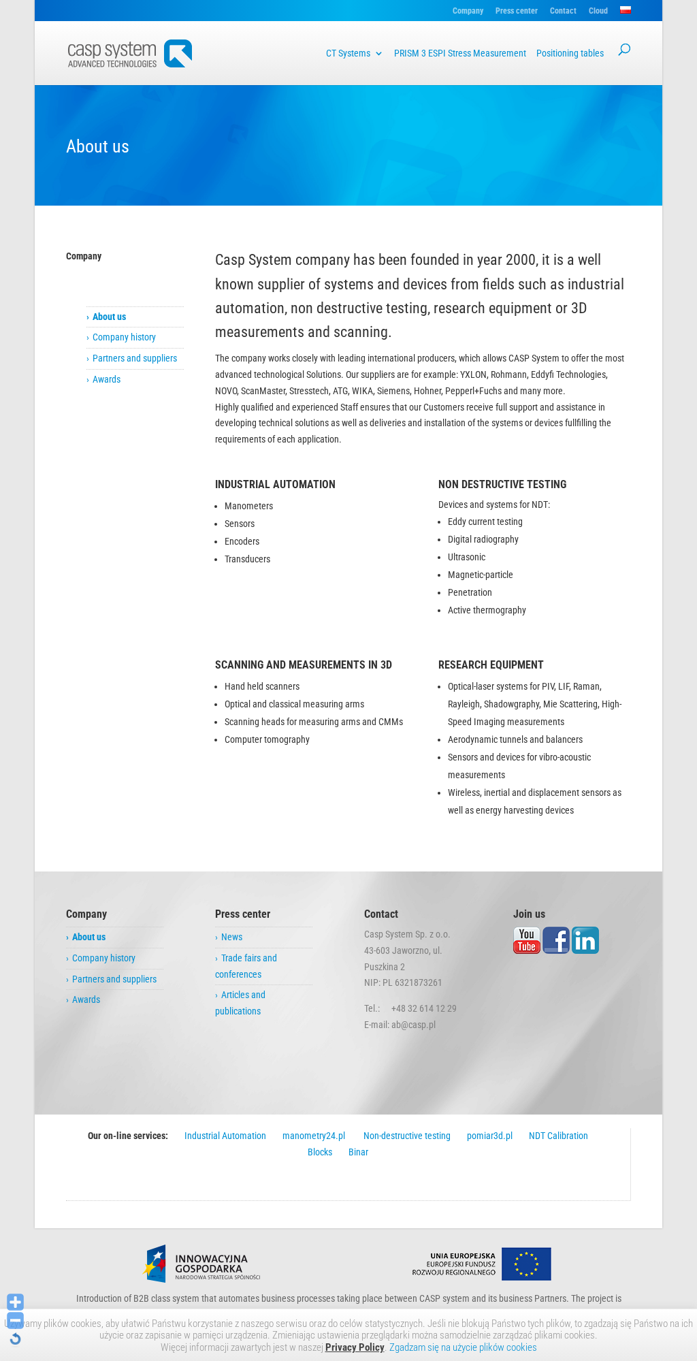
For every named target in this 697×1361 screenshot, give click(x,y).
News (231, 936)
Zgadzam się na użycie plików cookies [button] (463, 1347)
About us (109, 316)
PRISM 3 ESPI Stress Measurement (460, 53)
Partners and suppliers (135, 358)
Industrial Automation (225, 1135)
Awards (106, 379)
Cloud (598, 11)
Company (468, 11)
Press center (517, 11)
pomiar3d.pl (490, 1135)
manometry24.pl (313, 1135)
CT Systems (348, 53)
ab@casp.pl (413, 1024)
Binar (358, 1152)
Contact (563, 11)
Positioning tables (570, 53)
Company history (124, 337)
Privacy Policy (355, 1347)
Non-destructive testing (406, 1135)
